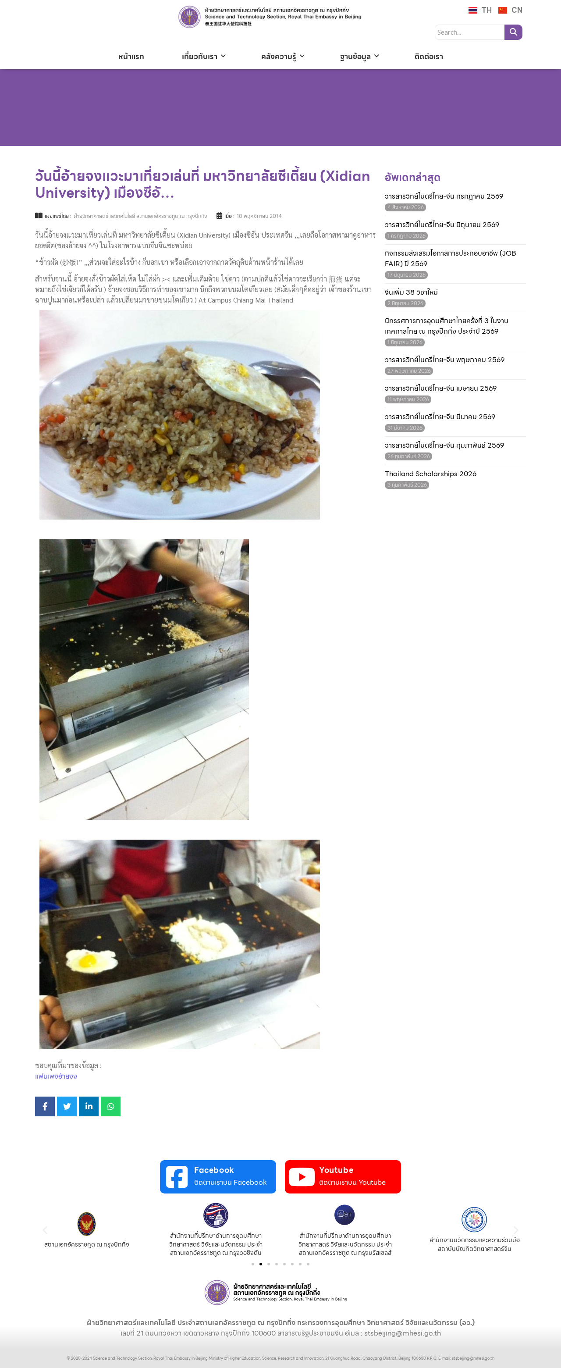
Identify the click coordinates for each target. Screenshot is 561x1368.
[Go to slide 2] (260, 1264)
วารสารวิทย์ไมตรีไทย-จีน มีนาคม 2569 (440, 417)
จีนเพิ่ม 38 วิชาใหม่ (411, 292)
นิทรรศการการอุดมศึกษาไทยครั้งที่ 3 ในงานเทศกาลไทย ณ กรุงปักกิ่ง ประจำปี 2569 (446, 326)
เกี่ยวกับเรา (199, 56)
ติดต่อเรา (429, 56)
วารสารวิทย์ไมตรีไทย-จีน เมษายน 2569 (441, 388)
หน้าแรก (131, 56)
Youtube (336, 1170)
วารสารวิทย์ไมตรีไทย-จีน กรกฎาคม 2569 (444, 196)
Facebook (214, 1170)
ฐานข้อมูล (355, 56)
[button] (44, 1230)
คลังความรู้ (278, 56)
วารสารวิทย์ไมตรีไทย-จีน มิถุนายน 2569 (442, 225)
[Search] (513, 32)
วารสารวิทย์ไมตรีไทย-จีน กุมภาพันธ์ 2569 (444, 445)
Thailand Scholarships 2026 (430, 474)
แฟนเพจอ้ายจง (56, 1076)
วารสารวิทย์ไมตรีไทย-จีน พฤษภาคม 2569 (444, 360)
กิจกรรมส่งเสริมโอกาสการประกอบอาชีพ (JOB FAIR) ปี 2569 (450, 258)
